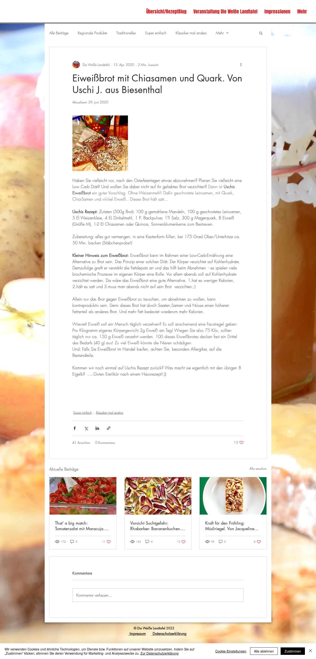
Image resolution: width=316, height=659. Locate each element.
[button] (261, 33)
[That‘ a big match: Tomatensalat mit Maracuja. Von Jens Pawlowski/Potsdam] (83, 496)
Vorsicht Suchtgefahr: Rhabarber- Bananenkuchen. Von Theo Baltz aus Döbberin (156, 525)
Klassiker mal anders (191, 32)
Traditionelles (126, 32)
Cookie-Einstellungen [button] (230, 651)
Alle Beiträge (58, 32)
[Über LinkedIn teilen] (97, 428)
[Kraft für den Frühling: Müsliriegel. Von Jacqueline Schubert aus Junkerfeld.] (233, 496)
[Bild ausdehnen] (100, 143)
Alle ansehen (258, 468)
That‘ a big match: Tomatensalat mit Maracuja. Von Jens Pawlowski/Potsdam (81, 525)
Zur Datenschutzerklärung (159, 653)
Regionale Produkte (92, 32)
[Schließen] (310, 651)
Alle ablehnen (264, 651)
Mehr (220, 32)
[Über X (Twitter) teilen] (86, 428)
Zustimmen (293, 651)
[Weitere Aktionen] (241, 64)
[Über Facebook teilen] (74, 428)
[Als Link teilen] (108, 428)
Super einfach (155, 32)
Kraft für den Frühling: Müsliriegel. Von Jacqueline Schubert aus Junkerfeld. (229, 525)
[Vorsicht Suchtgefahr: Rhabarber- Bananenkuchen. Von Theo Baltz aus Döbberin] (158, 496)
